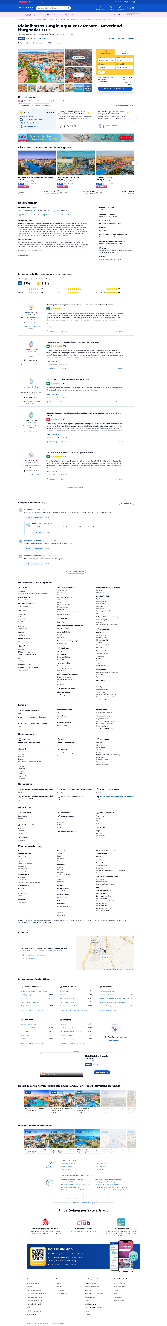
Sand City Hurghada (27, 995)
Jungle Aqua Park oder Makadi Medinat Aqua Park (77, 1184)
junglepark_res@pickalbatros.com (36, 955)
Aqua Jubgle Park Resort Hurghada (106, 1182)
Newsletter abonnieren (34, 1297)
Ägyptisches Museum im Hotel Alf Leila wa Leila (35, 991)
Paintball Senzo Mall (67, 1002)
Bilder (50, 43)
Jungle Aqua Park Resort (69, 1182)
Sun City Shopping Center (69, 1039)
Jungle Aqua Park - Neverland (70, 1187)
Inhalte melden (32, 1314)
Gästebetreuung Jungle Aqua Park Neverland (75, 1190)
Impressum (88, 1314)
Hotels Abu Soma (101, 1166)
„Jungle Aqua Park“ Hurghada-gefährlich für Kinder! (112, 1187)
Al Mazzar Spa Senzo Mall (68, 1006)
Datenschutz (89, 1290)
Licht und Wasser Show (28, 1024)
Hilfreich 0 (39, 532)
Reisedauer (101, 64)
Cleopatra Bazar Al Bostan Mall (70, 1031)
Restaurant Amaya (105, 1006)
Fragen (58, 43)
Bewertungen (38, 43)
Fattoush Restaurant (106, 995)
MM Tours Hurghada (67, 998)
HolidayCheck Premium (35, 1304)
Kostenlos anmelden (133, 15)
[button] (41, 66)
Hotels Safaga (99, 1169)
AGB (86, 1300)
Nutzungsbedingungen (92, 1287)
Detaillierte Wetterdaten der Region (83, 1203)
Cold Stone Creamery (106, 991)
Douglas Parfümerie (67, 1035)
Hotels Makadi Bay (101, 1164)
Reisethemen (118, 1297)
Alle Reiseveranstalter (34, 1311)
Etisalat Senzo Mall (66, 1028)
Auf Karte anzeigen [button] (67, 34)
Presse (116, 1290)
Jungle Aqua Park (66, 991)
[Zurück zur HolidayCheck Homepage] (26, 8)
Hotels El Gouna (66, 1169)
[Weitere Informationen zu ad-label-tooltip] (79, 1051)
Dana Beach (25, 998)
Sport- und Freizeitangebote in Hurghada (74, 1010)
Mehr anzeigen (23, 256)
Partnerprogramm (62, 1290)
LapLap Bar (24, 1031)
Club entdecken (118, 15)
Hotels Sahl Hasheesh (68, 1164)
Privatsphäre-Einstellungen (94, 1294)
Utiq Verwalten (90, 1297)
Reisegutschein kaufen (34, 1300)
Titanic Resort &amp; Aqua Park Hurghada (109, 1184)
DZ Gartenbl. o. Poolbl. (32, 474)
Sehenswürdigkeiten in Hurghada (32, 1010)
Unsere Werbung (119, 1287)
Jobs (115, 1294)
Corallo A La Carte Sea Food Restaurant (112, 998)
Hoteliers (59, 1283)
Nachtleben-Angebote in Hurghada (32, 1043)
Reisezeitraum (120, 57)
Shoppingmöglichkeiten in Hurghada (72, 1043)
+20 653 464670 (30, 958)
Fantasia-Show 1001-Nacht (29, 1028)
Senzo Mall (63, 1024)
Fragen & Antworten (34, 1290)
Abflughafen (102, 57)
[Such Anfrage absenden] (68, 8)
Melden (47, 518)
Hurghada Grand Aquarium (30, 1006)
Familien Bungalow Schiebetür (32, 364)
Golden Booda (25, 1035)
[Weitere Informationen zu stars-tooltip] (49, 30)
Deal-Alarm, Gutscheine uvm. (37, 1294)
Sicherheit (88, 1311)
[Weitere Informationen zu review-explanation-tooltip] (46, 38)
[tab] (105, 52)
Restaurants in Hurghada (107, 1010)
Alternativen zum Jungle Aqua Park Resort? (109, 1179)
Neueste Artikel (119, 1300)
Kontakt (117, 2)
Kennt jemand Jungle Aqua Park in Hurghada (110, 1190)
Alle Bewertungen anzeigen (75, 487)
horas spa (63, 995)
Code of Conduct (61, 1294)
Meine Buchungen (33, 1283)
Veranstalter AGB (90, 1283)
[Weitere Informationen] (124, 84)
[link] (100, 8)
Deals (22, 2)
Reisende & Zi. (120, 64)
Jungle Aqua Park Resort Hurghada (72, 1179)
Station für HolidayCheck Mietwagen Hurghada (117, 796)
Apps (28, 1307)
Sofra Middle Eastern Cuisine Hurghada (112, 1002)
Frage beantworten (35, 518)
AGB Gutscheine (90, 1304)
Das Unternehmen (120, 1283)
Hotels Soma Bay (66, 1166)
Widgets (59, 1287)
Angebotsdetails (31, 922)
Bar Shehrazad (25, 1039)
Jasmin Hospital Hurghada (30, 1002)
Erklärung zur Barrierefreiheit (95, 1307)
